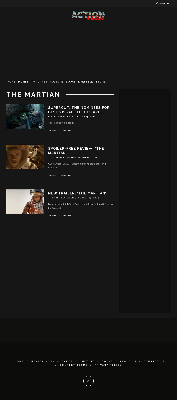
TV (33, 81)
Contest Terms (74, 365)
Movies (23, 81)
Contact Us (154, 361)
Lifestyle (85, 81)
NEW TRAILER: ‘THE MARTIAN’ (77, 193)
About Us (128, 361)
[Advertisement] (88, 49)
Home (11, 81)
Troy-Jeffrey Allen (61, 158)
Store (100, 81)
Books (70, 81)
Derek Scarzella (59, 117)
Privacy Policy (108, 365)
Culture (56, 81)
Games (42, 81)
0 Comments (65, 130)
